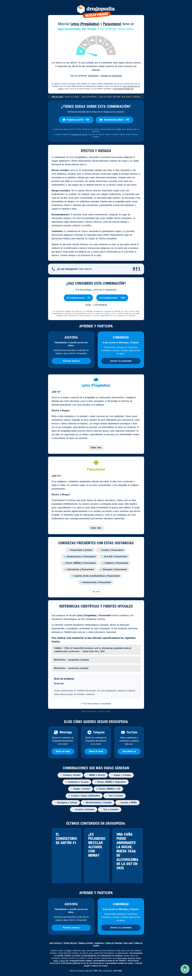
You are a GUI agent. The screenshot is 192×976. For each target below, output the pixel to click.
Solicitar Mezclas (70, 943)
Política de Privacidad (113, 943)
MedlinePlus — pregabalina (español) (71, 659)
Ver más (96, 591)
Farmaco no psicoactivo (111, 75)
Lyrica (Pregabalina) (85, 24)
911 (136, 269)
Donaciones (99, 943)
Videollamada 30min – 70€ (116, 119)
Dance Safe (64, 961)
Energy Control (122, 958)
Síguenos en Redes (85, 943)
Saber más (96, 447)
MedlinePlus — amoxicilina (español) (71, 668)
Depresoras (93, 75)
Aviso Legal (128, 943)
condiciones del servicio (79, 134)
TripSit (68, 951)
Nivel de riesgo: (57, 97)
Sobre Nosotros (55, 943)
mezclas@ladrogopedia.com (123, 89)
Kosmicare (131, 958)
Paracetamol (112, 24)
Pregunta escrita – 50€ (78, 119)
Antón (119, 129)
